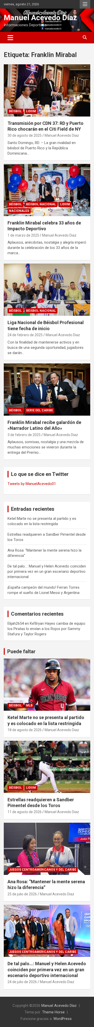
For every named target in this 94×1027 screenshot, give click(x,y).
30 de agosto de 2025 (25, 135)
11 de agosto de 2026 (25, 812)
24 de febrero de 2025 (25, 335)
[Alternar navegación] (10, 37)
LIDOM (31, 111)
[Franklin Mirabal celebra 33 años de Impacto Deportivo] (47, 190)
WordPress (62, 1018)
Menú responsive (85, 4)
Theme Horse (53, 1012)
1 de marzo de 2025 (23, 235)
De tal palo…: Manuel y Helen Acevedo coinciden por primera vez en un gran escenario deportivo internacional (47, 571)
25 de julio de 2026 (22, 894)
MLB (29, 705)
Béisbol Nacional (41, 204)
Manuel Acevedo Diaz (62, 135)
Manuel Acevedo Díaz (40, 17)
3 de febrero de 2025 (24, 435)
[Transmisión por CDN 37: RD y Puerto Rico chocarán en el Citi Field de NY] (47, 90)
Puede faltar (21, 651)
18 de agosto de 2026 (25, 730)
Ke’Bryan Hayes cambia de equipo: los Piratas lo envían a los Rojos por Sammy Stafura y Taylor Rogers (47, 628)
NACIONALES (19, 211)
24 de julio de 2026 (22, 982)
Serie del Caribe (39, 410)
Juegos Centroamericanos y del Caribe (42, 869)
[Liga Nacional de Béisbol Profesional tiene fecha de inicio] (47, 290)
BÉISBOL (15, 111)
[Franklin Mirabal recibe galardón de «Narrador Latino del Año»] (47, 389)
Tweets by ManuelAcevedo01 (32, 483)
